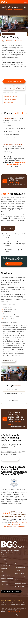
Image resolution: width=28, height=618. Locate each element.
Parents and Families (20, 577)
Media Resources (19, 573)
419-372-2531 (4, 556)
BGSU (3, 40)
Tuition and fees (8, 102)
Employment (4, 581)
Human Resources (20, 567)
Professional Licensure (18, 526)
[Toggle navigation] (25, 2)
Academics (8, 40)
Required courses (8, 360)
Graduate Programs (17, 40)
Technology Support (20, 583)
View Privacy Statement (13, 611)
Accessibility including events (5, 564)
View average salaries (13, 264)
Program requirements (10, 96)
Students (17, 580)
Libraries (17, 570)
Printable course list (10, 99)
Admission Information (14, 81)
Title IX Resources (20, 586)
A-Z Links (3, 572)
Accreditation (7, 526)
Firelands (17, 564)
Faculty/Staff (4, 584)
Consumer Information (7, 578)
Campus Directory (5, 575)
